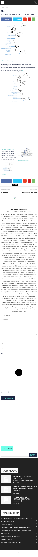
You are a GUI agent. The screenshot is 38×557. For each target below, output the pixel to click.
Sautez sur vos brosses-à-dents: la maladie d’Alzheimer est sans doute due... (25, 489)
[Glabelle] (8, 167)
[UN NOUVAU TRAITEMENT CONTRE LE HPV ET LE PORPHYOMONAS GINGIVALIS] (6, 479)
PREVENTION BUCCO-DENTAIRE (10, 536)
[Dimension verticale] (9, 154)
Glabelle (3, 174)
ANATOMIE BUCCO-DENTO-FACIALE (11, 543)
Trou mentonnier (23, 160)
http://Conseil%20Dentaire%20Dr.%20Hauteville (19, 211)
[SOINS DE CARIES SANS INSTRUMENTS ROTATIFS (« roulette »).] (6, 500)
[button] (35, 3)
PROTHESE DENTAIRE (7, 540)
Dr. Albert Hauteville (9, 14)
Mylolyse (4, 192)
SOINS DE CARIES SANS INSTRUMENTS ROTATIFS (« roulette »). (21, 499)
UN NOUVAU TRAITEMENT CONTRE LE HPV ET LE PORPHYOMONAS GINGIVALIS (23, 478)
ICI (23, 71)
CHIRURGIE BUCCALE (7, 524)
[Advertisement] (19, 125)
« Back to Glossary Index (9, 61)
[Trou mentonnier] (25, 152)
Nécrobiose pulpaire (29, 192)
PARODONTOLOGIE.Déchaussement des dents (15, 527)
